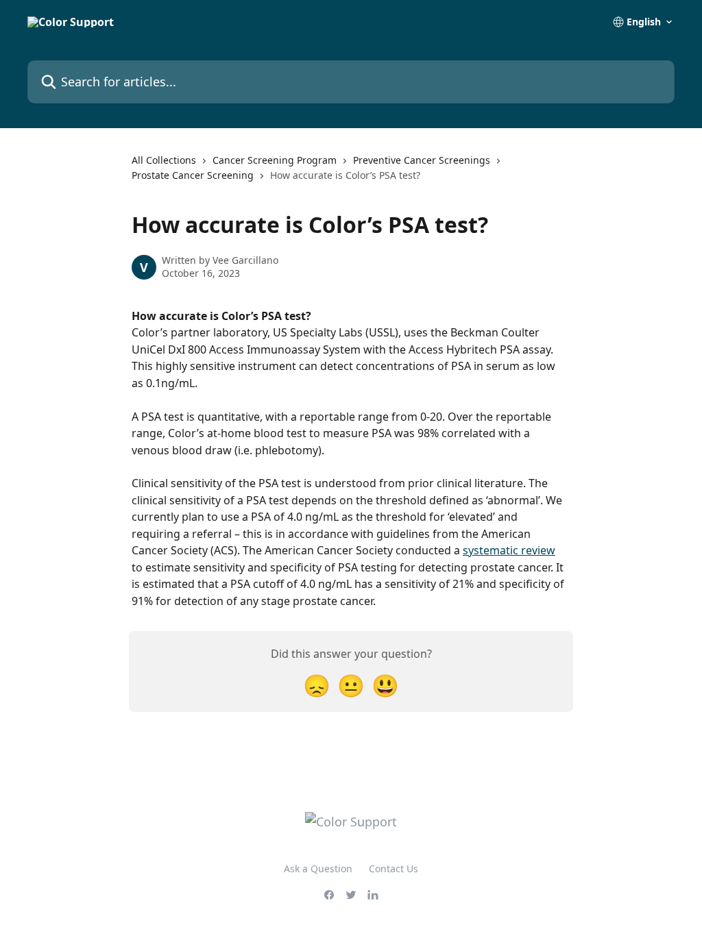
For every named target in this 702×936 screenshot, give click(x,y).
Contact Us (393, 868)
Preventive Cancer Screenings (421, 160)
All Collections (164, 160)
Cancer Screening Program (275, 160)
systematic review (509, 550)
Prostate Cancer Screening (193, 175)
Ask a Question (318, 868)
